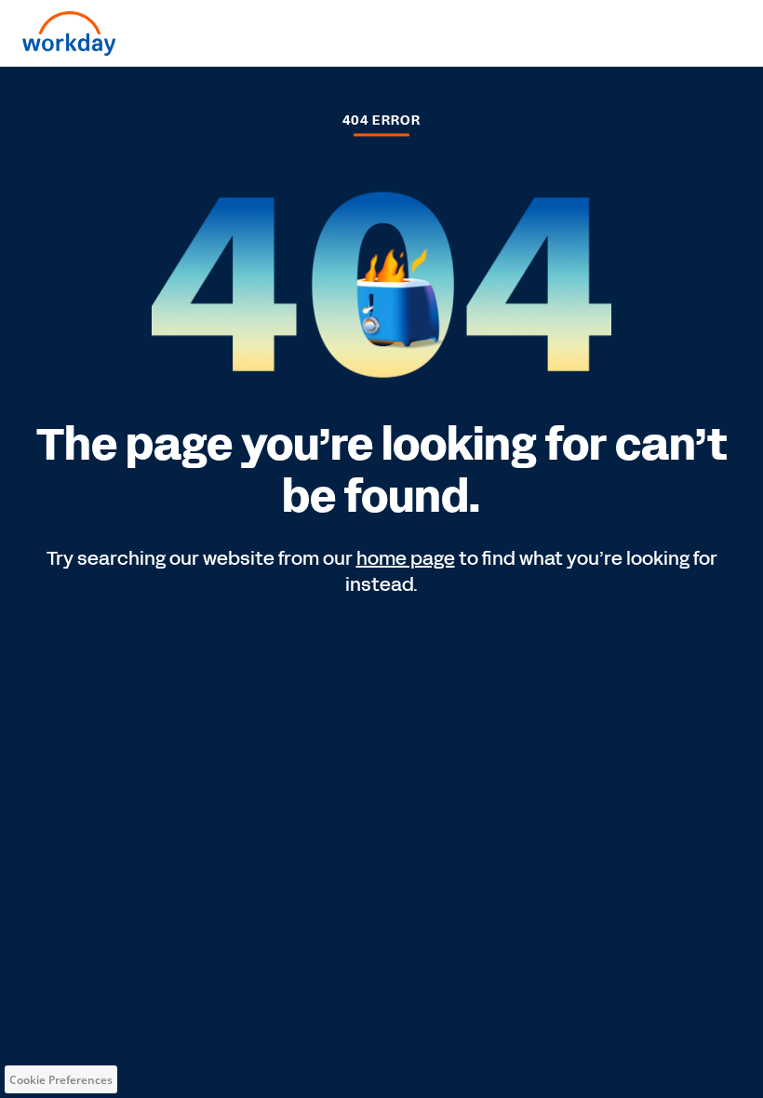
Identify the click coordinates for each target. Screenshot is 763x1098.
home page (405, 558)
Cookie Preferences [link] (61, 1080)
